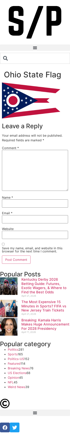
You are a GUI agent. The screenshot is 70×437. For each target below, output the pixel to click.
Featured (14, 363)
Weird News (16, 387)
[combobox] (35, 58)
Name (7, 197)
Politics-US (16, 359)
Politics (13, 349)
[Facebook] (5, 427)
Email (7, 213)
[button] (35, 47)
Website (8, 228)
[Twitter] (14, 427)
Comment (10, 148)
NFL (11, 382)
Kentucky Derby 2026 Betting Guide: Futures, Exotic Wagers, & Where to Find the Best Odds (43, 285)
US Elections (17, 373)
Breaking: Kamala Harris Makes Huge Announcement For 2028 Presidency (45, 324)
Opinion (13, 378)
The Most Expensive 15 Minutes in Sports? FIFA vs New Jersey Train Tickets (43, 306)
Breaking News (19, 368)
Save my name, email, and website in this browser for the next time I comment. (32, 250)
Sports (13, 354)
